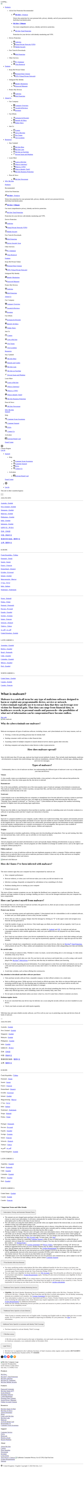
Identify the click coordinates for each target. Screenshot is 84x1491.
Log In (3, 450)
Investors (18, 110)
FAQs (9, 427)
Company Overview (21, 105)
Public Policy (19, 123)
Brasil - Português (6, 652)
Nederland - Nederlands (8, 590)
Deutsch (13, 1089)
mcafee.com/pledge (58, 1282)
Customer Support (13, 423)
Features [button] (7, 66)
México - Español (6, 663)
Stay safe (4, 717)
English (10, 1027)
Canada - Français (6, 685)
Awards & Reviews (21, 108)
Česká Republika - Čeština (9, 555)
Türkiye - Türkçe (6, 626)
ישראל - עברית (5, 583)
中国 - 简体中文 (6, 535)
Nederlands (12, 1110)
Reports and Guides (13, 363)
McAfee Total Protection (23, 31)
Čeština (15, 1075)
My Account (31, 1237)
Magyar (13, 1100)
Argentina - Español (7, 645)
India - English (5, 520)
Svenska (9, 1134)
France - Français (6, 565)
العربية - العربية (6, 630)
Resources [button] (8, 139)
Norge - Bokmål (6, 598)
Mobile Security (20, 47)
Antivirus (18, 42)
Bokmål (8, 1113)
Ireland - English (6, 576)
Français (9, 1086)
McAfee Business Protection (24, 172)
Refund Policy (21, 1243)
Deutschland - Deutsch (8, 569)
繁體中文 (17, 1059)
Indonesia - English (7, 524)
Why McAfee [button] (9, 181)
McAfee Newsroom (21, 179)
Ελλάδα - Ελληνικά (7, 572)
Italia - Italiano (5, 586)
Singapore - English (7, 510)
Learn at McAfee (20, 162)
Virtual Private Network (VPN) (25, 44)
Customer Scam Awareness (16, 419)
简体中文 (8, 1055)
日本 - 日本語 (5, 531)
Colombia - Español (7, 659)
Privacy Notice (48, 1245)
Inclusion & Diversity (22, 118)
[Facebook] (5, 1357)
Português (11, 1124)
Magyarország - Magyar (8, 579)
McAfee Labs (19, 149)
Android (51, 929)
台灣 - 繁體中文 (6, 543)
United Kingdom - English (9, 633)
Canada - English (6, 682)
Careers (17, 130)
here (54, 1237)
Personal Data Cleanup (22, 74)
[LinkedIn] (11, 1357)
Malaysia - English (7, 514)
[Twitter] (2, 1357)
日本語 (7, 1052)
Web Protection (20, 54)
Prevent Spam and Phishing (24, 154)
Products (21, 15)
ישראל (8, 1103)
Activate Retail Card (14, 439)
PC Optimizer (19, 62)
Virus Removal (20, 64)
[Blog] (14, 1357)
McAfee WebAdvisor (20, 960)
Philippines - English (7, 517)
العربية (9, 1148)
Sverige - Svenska (6, 616)
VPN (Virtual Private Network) (25, 76)
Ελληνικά (10, 1093)
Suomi (8, 1082)
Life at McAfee (20, 133)
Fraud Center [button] (9, 442)
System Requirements (50, 1248)
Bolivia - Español (6, 649)
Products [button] (8, 7)
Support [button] (7, 412)
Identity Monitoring (21, 84)
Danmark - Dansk (6, 558)
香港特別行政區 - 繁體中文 (10, 539)
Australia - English (7, 503)
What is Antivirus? (21, 164)
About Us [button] (8, 98)
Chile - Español (6, 656)
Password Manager (21, 86)
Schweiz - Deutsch (7, 623)
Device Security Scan (14, 243)
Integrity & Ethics (21, 120)
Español (9, 1131)
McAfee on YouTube (22, 152)
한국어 (11, 1048)
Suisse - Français (6, 619)
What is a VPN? (20, 167)
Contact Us (11, 431)
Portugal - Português (7, 605)
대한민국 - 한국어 (7, 527)
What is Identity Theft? (22, 169)
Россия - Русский (7, 609)
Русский (10, 1127)
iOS (59, 929)
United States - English (8, 678)
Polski (8, 1117)
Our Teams (18, 135)
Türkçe (9, 1145)
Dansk (10, 1079)
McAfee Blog (19, 147)
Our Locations (19, 138)
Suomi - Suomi (6, 562)
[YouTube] (8, 1357)
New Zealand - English (8, 507)
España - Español (6, 612)
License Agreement (33, 1245)
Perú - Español (5, 666)
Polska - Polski (5, 602)
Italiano (7, 1106)
